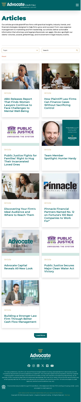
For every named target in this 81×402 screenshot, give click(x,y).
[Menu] (77, 5)
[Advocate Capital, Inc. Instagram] (33, 366)
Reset (4, 56)
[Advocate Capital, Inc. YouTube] (52, 366)
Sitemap (67, 395)
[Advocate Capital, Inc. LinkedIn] (38, 366)
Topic (5, 50)
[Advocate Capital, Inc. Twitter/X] (42, 366)
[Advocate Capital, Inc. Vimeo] (47, 366)
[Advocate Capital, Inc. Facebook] (29, 365)
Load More (40, 335)
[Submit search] (77, 50)
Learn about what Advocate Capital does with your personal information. (40, 393)
